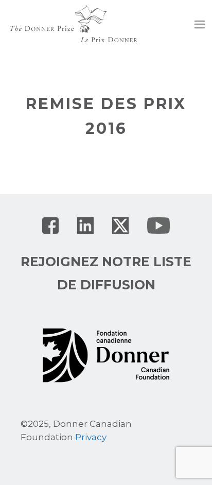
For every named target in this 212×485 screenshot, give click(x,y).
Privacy (91, 437)
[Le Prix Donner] (73, 23)
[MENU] (199, 26)
